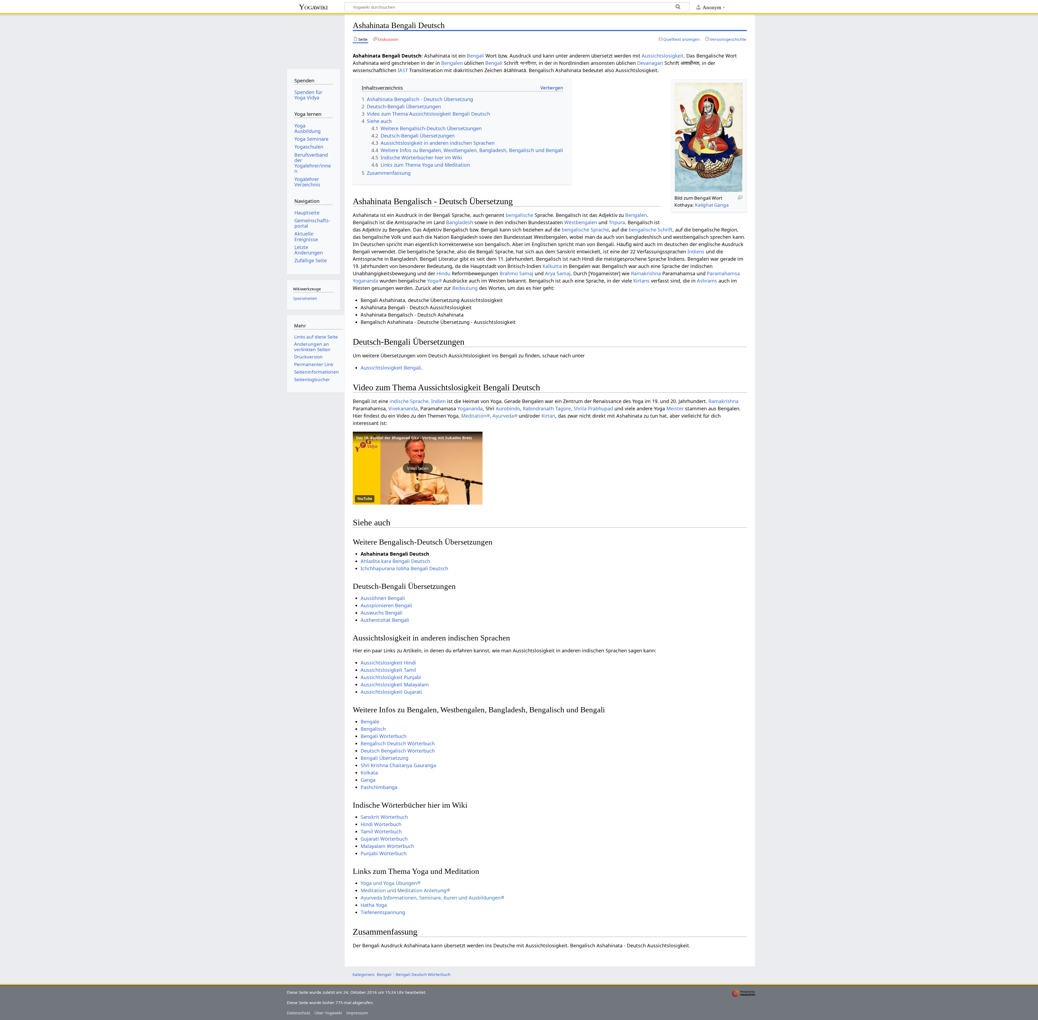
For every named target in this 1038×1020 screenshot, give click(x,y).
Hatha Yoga (374, 905)
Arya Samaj (558, 273)
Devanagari (650, 63)
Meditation (473, 415)
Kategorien (363, 974)
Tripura (617, 222)
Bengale (370, 721)
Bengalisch (373, 729)
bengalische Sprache (585, 229)
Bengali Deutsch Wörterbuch (423, 974)
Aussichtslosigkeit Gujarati (391, 692)
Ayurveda (503, 415)
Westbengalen (580, 222)
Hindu (443, 273)
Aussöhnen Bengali (383, 598)
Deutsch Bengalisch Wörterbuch (398, 750)
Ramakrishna (646, 273)
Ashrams (707, 280)
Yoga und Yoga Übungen (389, 883)
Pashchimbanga (379, 787)
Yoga (432, 280)
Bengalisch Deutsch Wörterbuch (398, 743)
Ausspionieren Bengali (386, 605)
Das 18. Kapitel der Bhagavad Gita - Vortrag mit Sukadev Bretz (414, 437)
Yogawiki (313, 7)
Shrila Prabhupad (593, 408)
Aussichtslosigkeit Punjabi (391, 677)
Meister (675, 408)
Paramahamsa (723, 273)
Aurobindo (508, 408)
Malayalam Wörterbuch (387, 846)
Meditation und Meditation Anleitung (403, 890)
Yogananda (365, 280)
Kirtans (641, 280)
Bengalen (452, 63)
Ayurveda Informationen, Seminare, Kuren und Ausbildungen (431, 897)
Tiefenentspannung (383, 912)
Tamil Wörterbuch (381, 831)
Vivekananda (403, 408)
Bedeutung (465, 288)
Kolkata (369, 772)
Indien (438, 401)
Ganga (721, 205)
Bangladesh (459, 222)
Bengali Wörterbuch (384, 736)
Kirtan (548, 415)
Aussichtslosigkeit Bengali (391, 367)
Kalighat (704, 205)
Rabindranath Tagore (547, 408)
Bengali (475, 55)
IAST (403, 70)
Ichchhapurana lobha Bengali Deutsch (404, 568)
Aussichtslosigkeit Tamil (388, 670)
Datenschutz (298, 1012)
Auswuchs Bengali (381, 612)
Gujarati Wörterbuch (384, 839)
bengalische (519, 215)
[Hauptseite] (313, 39)
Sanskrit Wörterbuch (384, 817)
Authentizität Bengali (385, 620)
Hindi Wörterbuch (381, 824)
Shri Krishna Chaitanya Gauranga (398, 765)
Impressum (357, 1012)
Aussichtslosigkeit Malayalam (395, 684)
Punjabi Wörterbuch (384, 853)
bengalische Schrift (651, 229)
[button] (418, 468)
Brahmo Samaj (516, 273)
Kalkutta (552, 266)
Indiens (695, 251)
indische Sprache (409, 401)
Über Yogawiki (328, 1012)
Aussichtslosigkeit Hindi (388, 662)
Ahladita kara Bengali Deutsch (395, 561)
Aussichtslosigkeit (663, 55)
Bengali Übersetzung (384, 758)
